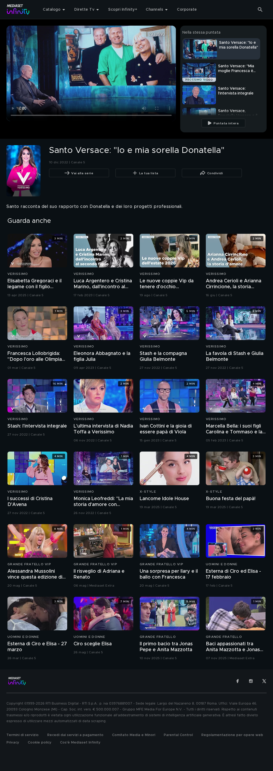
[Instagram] (250, 681)
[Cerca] (260, 9)
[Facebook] (237, 681)
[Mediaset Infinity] (18, 9)
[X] (264, 681)
